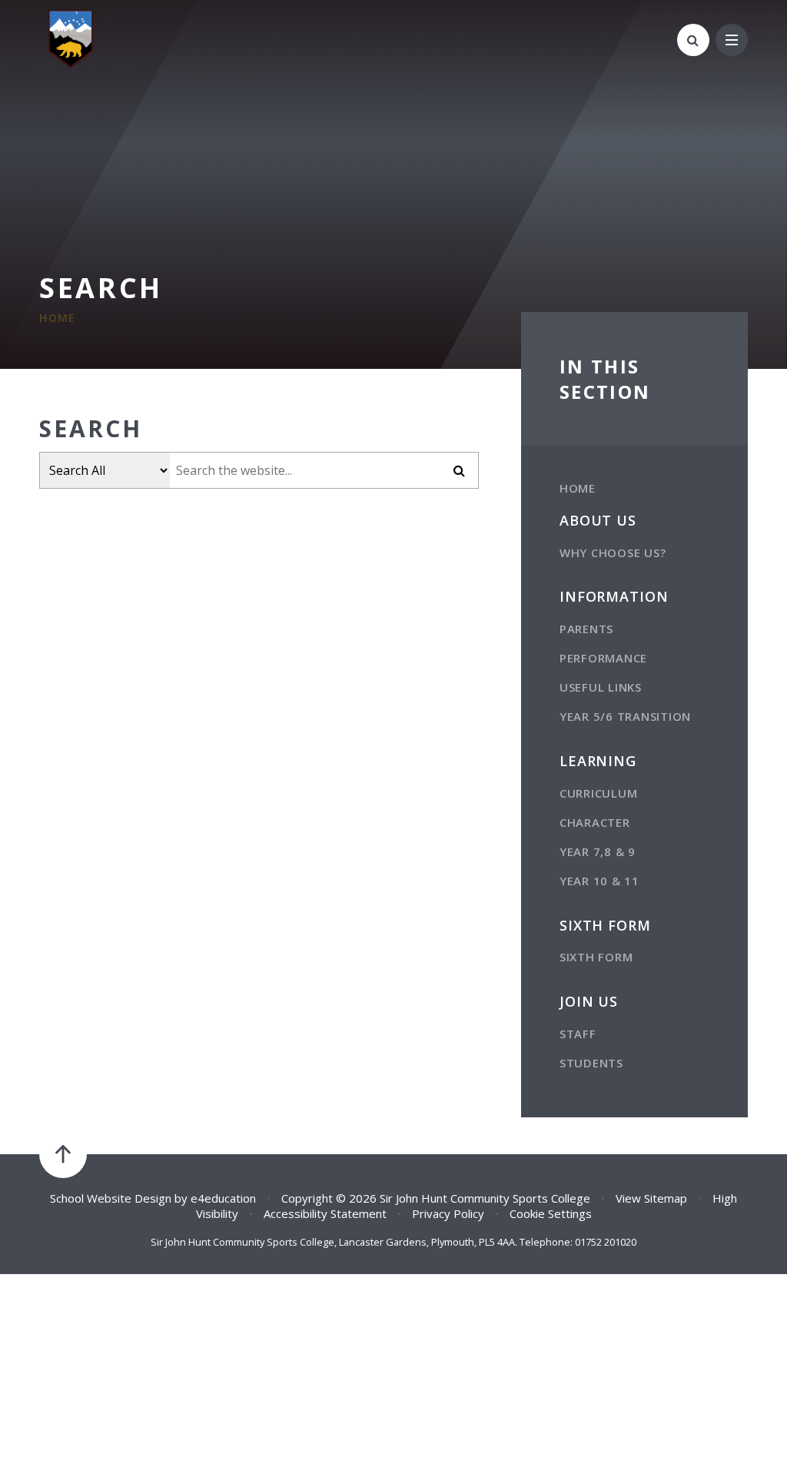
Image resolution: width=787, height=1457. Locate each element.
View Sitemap (651, 1198)
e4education (223, 1198)
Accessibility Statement (325, 1213)
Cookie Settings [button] (551, 1213)
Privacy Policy (448, 1213)
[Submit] (459, 470)
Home (57, 317)
